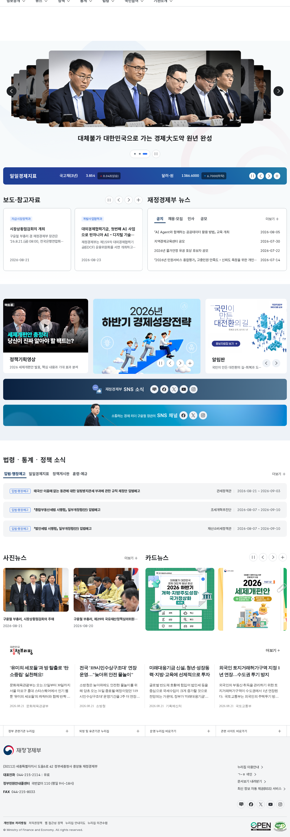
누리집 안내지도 (75, 823)
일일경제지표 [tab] (39, 474)
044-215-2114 (28, 775)
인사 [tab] (191, 219)
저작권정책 (35, 823)
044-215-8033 (23, 792)
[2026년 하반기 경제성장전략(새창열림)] (147, 336)
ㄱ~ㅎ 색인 (244, 774)
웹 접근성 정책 (54, 823)
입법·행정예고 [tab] (15, 475)
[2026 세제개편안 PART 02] (252, 599)
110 (47, 783)
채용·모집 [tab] (175, 219)
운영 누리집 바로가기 (163, 731)
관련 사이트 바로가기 (234, 731)
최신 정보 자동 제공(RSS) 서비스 (259, 788)
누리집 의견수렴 (98, 823)
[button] (135, 153)
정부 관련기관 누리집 (21, 731)
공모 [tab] (204, 219)
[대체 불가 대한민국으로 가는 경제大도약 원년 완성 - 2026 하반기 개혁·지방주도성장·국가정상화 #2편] (179, 599)
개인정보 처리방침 (15, 823)
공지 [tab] (161, 220)
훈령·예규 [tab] (80, 474)
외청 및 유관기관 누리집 (94, 731)
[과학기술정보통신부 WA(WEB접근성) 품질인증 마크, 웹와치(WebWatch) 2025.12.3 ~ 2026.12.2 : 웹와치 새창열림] (280, 826)
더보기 (270, 219)
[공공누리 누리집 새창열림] (261, 826)
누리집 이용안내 (248, 767)
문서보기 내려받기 (249, 781)
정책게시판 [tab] (61, 474)
